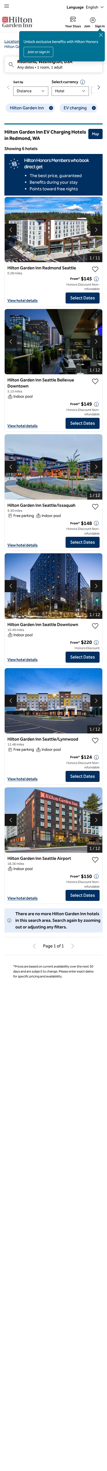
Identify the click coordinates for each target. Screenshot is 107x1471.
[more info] (96, 279)
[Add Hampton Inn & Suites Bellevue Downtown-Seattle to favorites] (95, 1129)
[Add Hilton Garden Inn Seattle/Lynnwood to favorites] (95, 740)
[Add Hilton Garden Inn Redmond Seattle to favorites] (95, 269)
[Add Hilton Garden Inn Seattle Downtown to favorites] (95, 626)
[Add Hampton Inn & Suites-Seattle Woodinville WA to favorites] (95, 1369)
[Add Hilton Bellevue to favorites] (95, 1249)
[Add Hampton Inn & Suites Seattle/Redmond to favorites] (95, 1010)
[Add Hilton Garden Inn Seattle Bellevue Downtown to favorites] (95, 381)
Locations (12, 41)
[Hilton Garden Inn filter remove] (51, 108)
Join (87, 26)
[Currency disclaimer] (82, 82)
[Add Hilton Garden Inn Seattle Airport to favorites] (95, 859)
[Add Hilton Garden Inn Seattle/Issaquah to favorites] (95, 506)
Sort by (18, 82)
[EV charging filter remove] (94, 108)
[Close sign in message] (101, 35)
